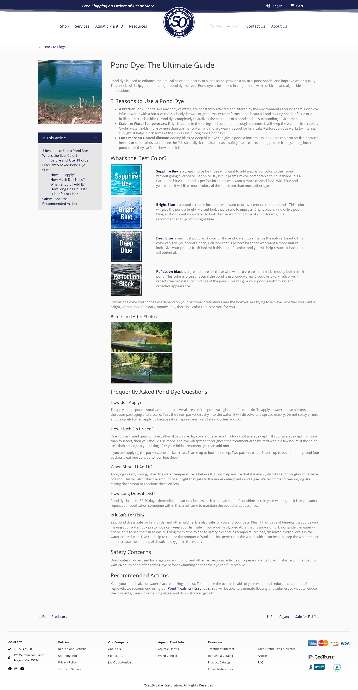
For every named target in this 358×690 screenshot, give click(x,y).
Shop (64, 26)
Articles (263, 656)
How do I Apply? (63, 174)
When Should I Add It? (68, 184)
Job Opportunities (120, 662)
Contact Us (255, 26)
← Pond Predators (52, 616)
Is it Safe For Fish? (64, 194)
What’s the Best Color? (59, 155)
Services (82, 26)
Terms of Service (69, 669)
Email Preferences (220, 669)
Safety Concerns (55, 199)
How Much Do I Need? (68, 179)
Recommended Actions (60, 203)
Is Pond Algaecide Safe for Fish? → (293, 616)
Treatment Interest (221, 649)
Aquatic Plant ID (109, 26)
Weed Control (167, 656)
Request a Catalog (220, 656)
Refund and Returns (72, 649)
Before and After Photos (69, 160)
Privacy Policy (67, 662)
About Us (279, 26)
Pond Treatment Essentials (189, 588)
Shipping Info (67, 656)
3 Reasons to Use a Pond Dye (65, 150)
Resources (138, 26)
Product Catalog (219, 662)
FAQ (261, 662)
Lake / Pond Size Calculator (276, 649)
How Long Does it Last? (69, 189)
